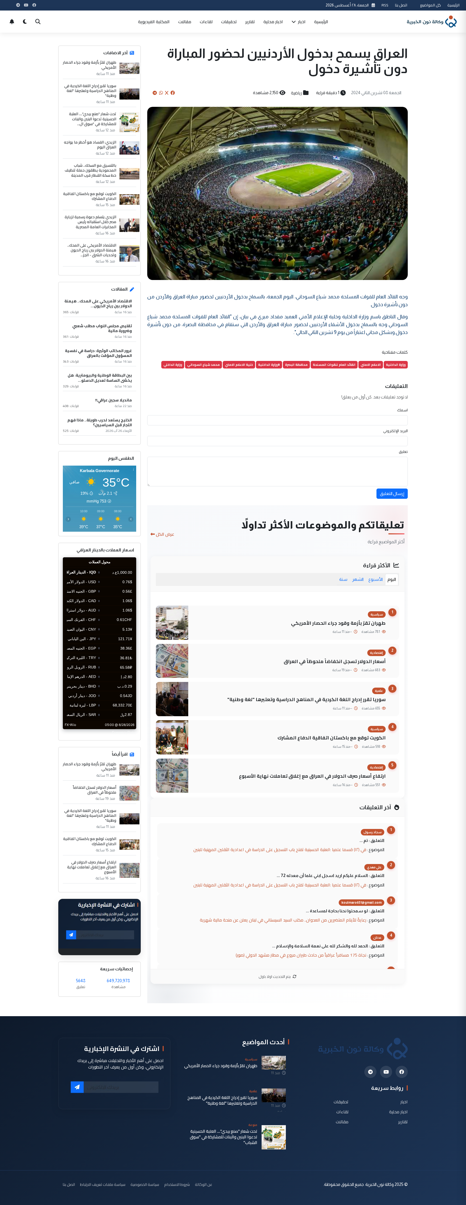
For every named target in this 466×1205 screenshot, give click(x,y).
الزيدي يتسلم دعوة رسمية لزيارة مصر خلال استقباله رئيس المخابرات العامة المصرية (90, 221)
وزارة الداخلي (172, 364)
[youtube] (386, 1072)
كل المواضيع (430, 5)
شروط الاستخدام (177, 1184)
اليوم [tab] (392, 579)
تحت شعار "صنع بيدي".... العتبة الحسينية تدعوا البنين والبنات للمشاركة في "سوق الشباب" (223, 1137)
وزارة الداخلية (396, 364)
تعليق (403, 451)
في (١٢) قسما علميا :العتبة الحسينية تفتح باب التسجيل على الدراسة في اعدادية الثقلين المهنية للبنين (279, 849)
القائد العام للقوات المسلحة (334, 364)
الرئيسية (453, 5)
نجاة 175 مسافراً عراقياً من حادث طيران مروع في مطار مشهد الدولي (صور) (301, 955)
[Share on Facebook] (172, 93)
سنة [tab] (343, 579)
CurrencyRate (124, 732)
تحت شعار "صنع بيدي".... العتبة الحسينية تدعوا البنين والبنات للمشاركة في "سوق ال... (92, 118)
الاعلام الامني (371, 364)
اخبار (301, 22)
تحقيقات (229, 22)
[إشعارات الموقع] (11, 21)
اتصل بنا (401, 5)
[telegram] (370, 1072)
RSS (385, 5)
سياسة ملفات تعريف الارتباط (102, 1184)
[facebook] (402, 1072)
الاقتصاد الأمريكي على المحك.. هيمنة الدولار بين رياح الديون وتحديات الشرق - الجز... (91, 250)
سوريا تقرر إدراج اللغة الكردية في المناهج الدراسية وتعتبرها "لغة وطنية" (306, 699)
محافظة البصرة (296, 364)
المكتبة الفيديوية (154, 22)
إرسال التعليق (392, 493)
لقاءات (206, 22)
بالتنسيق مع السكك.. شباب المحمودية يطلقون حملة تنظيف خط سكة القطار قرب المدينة (90, 170)
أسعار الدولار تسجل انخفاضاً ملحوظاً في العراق (335, 661)
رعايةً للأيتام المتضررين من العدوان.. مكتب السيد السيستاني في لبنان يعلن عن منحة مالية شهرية (283, 920)
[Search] (37, 21)
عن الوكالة (203, 1184)
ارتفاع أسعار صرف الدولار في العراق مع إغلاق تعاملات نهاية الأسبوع (312, 776)
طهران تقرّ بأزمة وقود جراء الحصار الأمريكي (338, 623)
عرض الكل (165, 534)
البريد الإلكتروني (395, 431)
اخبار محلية (273, 22)
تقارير (250, 22)
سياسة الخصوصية (145, 1184)
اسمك (402, 410)
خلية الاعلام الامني (239, 364)
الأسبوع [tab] (375, 579)
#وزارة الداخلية (269, 364)
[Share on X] (166, 93)
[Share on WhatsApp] (161, 93)
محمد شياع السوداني (203, 364)
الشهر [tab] (358, 579)
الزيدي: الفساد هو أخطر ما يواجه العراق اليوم (90, 144)
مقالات (184, 22)
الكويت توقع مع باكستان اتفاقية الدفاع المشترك (331, 737)
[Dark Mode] (24, 21)
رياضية (296, 93)
